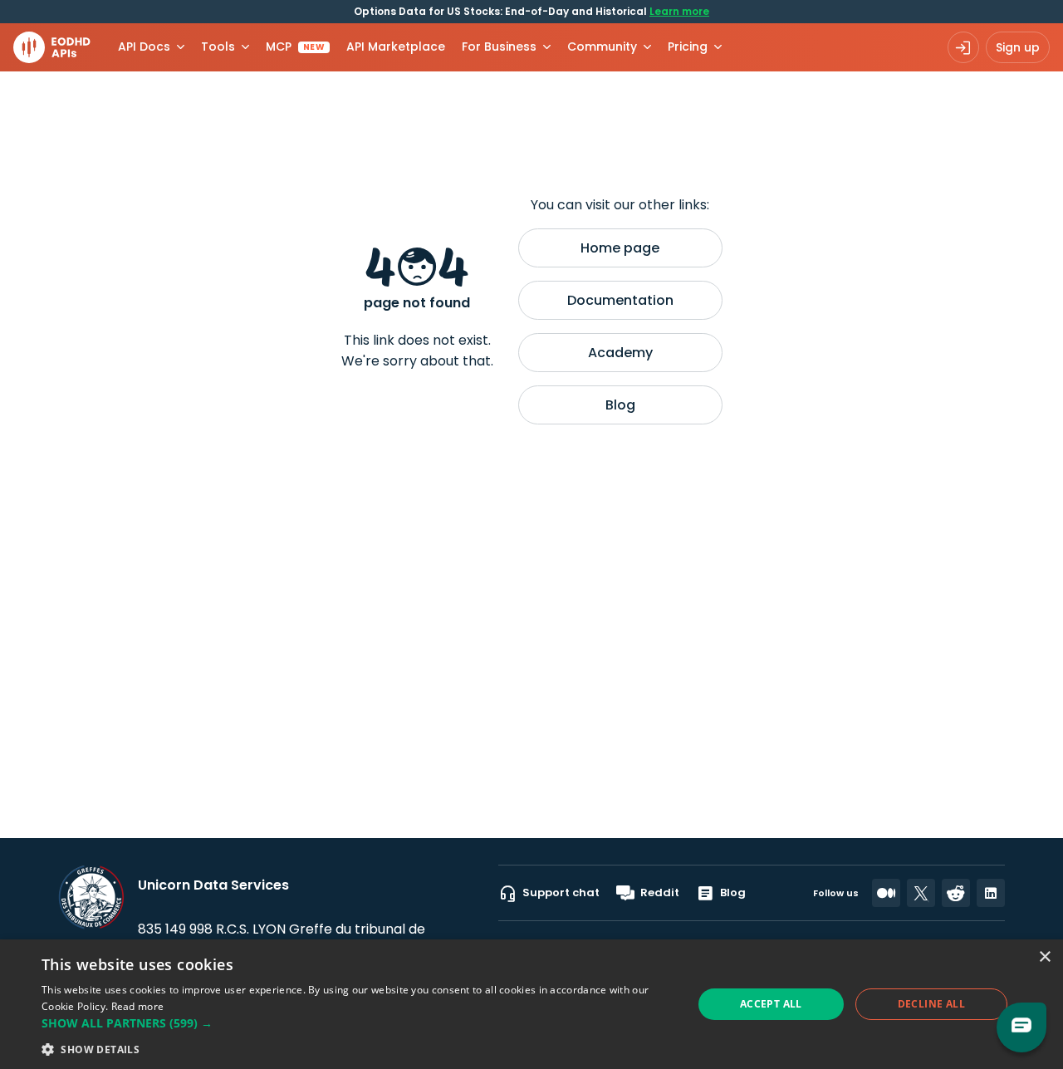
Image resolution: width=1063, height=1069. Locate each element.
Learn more (679, 11)
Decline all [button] (931, 1004)
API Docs (144, 46)
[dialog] (531, 1004)
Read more (137, 1006)
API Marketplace (395, 46)
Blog (620, 404)
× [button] (1044, 957)
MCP (295, 46)
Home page (619, 247)
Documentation (620, 300)
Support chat (561, 892)
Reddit (659, 892)
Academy (620, 352)
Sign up (1018, 47)
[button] (358, 1023)
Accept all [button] (771, 1004)
